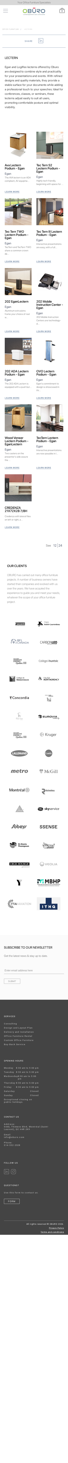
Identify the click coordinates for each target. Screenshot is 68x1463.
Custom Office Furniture (19, 1040)
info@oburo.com (14, 1137)
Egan (8, 174)
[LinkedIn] (6, 1173)
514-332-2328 (12, 1145)
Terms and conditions (52, 1232)
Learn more (12, 191)
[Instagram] (13, 1173)
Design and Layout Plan (18, 1028)
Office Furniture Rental (18, 1036)
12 (54, 545)
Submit (12, 981)
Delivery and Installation (19, 1032)
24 (60, 545)
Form (11, 1201)
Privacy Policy (56, 1228)
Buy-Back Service (14, 1044)
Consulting (10, 1023)
